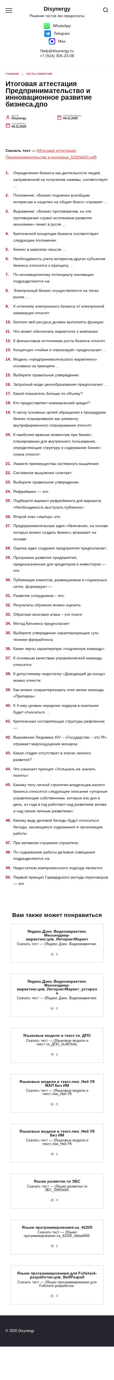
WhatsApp (61, 25)
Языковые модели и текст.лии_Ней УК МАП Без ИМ (57, 1083)
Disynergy (57, 9)
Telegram (61, 33)
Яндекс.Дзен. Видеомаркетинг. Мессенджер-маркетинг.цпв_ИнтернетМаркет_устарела (57, 987)
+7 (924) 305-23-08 (57, 56)
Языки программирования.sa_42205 (57, 1227)
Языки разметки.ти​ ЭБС (57, 1181)
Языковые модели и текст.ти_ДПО (57, 1035)
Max (61, 41)
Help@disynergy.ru (57, 51)
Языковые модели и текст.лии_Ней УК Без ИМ (57, 1133)
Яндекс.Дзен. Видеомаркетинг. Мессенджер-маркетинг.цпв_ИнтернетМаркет (57, 935)
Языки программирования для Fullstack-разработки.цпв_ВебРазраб (57, 1275)
